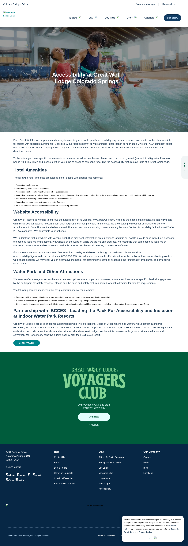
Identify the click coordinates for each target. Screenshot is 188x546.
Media (146, 462)
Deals (130, 18)
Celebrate (149, 18)
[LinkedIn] (20, 479)
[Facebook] (10, 474)
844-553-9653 (13, 467)
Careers (147, 457)
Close (151, 538)
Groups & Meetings (145, 4)
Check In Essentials (63, 478)
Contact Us (59, 457)
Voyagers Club (106, 473)
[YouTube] (10, 479)
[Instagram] (21, 474)
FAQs (57, 462)
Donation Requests (63, 473)
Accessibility (105, 489)
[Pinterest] (37, 474)
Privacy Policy (145, 532)
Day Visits (110, 18)
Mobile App (104, 483)
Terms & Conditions (106, 535)
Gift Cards (103, 468)
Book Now (172, 18)
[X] (29, 474)
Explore (73, 18)
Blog (145, 468)
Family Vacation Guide (110, 462)
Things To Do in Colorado (111, 457)
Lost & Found (60, 468)
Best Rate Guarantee (64, 483)
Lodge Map (104, 478)
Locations (148, 473)
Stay (91, 18)
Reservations (168, 4)
